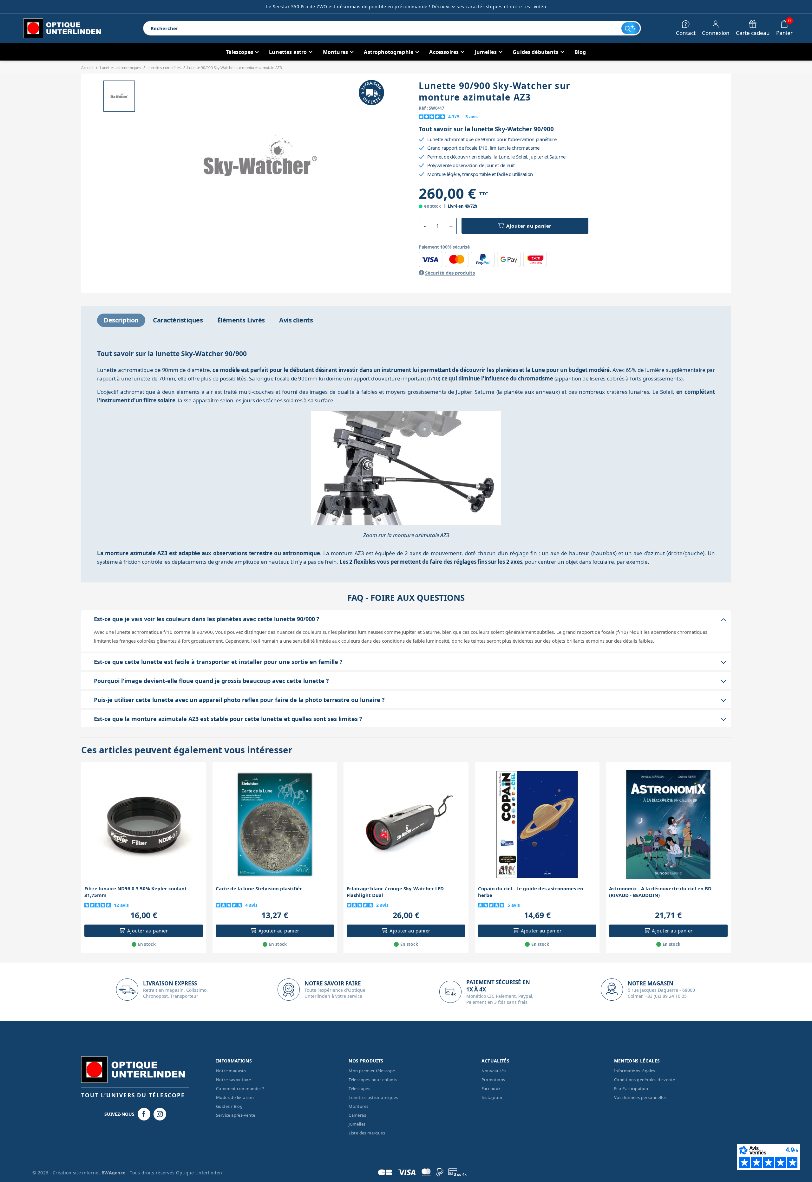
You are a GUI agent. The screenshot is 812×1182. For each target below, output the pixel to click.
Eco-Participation (631, 1088)
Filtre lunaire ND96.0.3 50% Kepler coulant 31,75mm (135, 891)
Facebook (491, 1088)
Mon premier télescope (372, 1071)
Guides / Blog (229, 1106)
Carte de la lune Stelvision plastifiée (259, 888)
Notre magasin (231, 1071)
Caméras (357, 1115)
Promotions (493, 1079)
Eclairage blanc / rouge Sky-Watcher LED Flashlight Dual (395, 891)
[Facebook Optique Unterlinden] (144, 1114)
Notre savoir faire (233, 1079)
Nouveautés (493, 1071)
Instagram (491, 1097)
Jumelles (357, 1124)
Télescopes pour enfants (373, 1079)
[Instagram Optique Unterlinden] (160, 1114)
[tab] (121, 320)
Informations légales (634, 1071)
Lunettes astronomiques (373, 1097)
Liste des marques (367, 1133)
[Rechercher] (630, 28)
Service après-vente (235, 1115)
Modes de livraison (235, 1097)
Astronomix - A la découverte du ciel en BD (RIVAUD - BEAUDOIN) (660, 891)
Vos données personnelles (640, 1097)
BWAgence (114, 1173)
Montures (358, 1106)
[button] (424, 226)
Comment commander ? (240, 1088)
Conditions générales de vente (644, 1079)
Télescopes (359, 1088)
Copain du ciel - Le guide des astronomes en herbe (530, 891)
